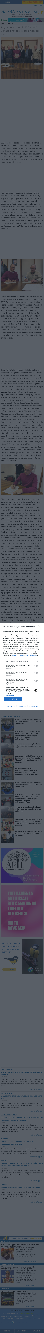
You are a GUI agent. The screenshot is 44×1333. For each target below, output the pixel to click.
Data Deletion (10, 706)
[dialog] (22, 666)
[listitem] (22, 661)
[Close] (40, 627)
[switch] (36, 666)
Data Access (22, 706)
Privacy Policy (33, 706)
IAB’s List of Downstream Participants (24, 655)
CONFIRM (13, 699)
